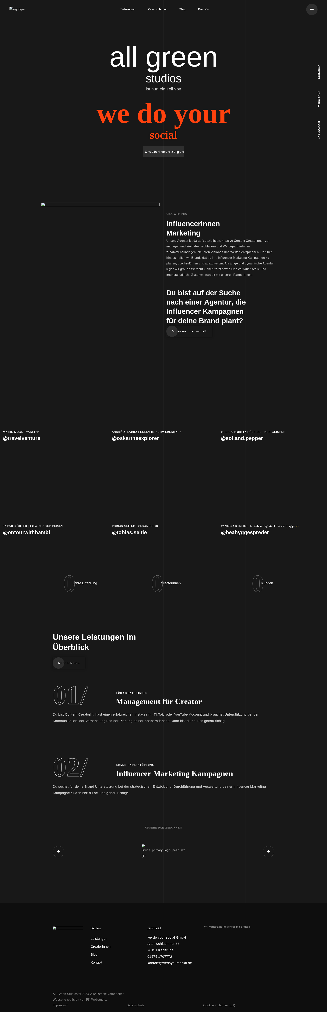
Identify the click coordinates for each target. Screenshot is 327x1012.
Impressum (60, 1005)
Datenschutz (135, 1005)
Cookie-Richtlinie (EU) (219, 1005)
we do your (164, 113)
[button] (163, 151)
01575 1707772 (159, 956)
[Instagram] (206, 937)
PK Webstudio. (96, 999)
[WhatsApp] (222, 937)
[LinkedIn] (214, 937)
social (163, 135)
